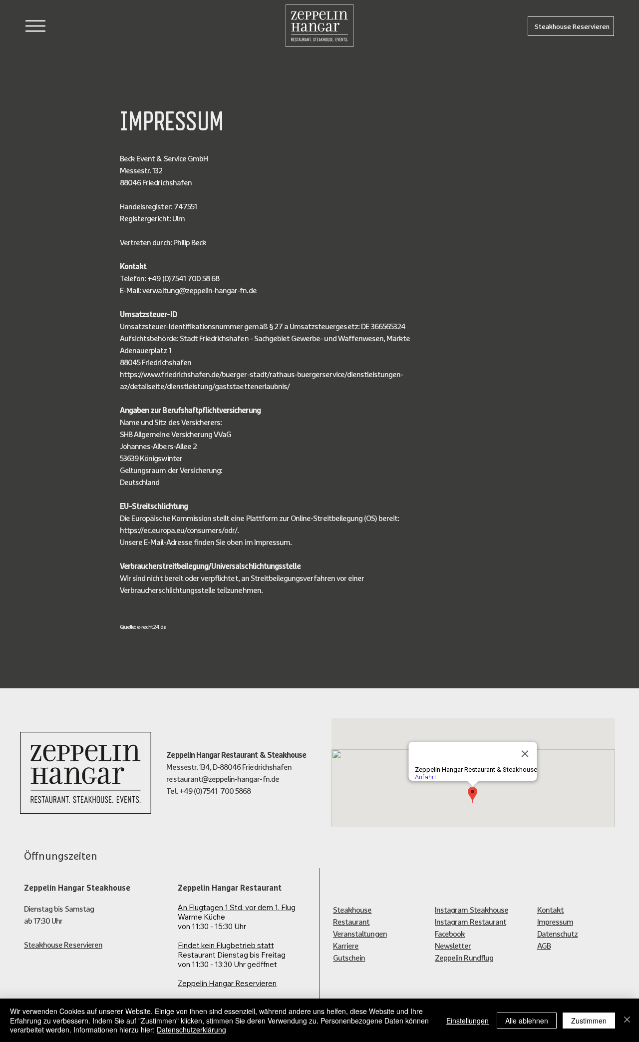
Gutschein (349, 958)
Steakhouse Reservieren (63, 945)
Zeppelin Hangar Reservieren (227, 983)
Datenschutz (557, 934)
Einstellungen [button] (467, 1021)
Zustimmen (589, 1021)
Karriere (345, 946)
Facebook (450, 934)
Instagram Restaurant (470, 922)
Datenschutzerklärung (191, 1030)
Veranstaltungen (360, 934)
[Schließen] (627, 1020)
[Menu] (35, 25)
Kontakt (550, 910)
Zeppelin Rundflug (464, 958)
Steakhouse (352, 910)
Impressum (555, 922)
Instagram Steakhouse (471, 910)
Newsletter (453, 946)
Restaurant (351, 922)
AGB (544, 946)
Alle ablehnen (526, 1021)
